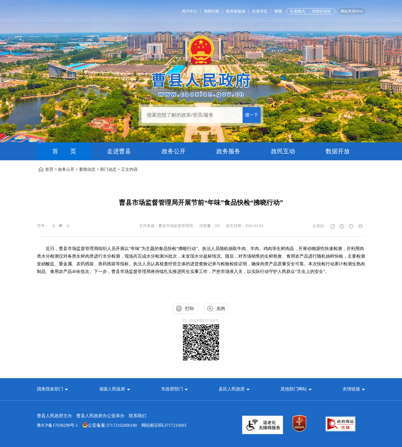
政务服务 (228, 151)
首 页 (64, 151)
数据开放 (338, 151)
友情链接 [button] (352, 389)
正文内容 (129, 169)
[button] (52, 389)
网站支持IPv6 (351, 11)
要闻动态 (87, 169)
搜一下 (251, 115)
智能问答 (211, 11)
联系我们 (137, 415)
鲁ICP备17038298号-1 (57, 425)
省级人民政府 (112, 389)
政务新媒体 (235, 11)
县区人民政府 (232, 389)
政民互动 (283, 151)
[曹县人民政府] (201, 84)
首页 (49, 169)
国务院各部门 (50, 389)
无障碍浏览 (321, 11)
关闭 (220, 308)
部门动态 (108, 169)
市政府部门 (172, 389)
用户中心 (189, 11)
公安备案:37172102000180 (112, 425)
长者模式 (297, 11)
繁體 (278, 11)
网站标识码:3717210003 (111, 425)
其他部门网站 (294, 389)
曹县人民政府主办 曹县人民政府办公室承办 (91, 415)
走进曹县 (119, 151)
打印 (189, 308)
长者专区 (259, 11)
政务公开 (174, 151)
